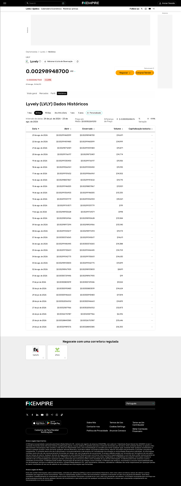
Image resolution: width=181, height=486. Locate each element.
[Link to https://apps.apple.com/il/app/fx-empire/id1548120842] (39, 423)
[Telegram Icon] (51, 414)
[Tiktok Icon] (61, 414)
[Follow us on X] (141, 8)
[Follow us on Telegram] (153, 8)
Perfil (53, 93)
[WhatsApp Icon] (56, 414)
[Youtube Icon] (42, 414)
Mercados (43, 93)
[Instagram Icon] (47, 414)
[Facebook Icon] (32, 414)
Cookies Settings (117, 426)
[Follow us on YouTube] (149, 8)
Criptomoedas (31, 52)
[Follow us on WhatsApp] (145, 8)
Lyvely (42, 52)
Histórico (62, 93)
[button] (4, 3)
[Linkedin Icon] (37, 414)
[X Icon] (27, 414)
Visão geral (32, 93)
